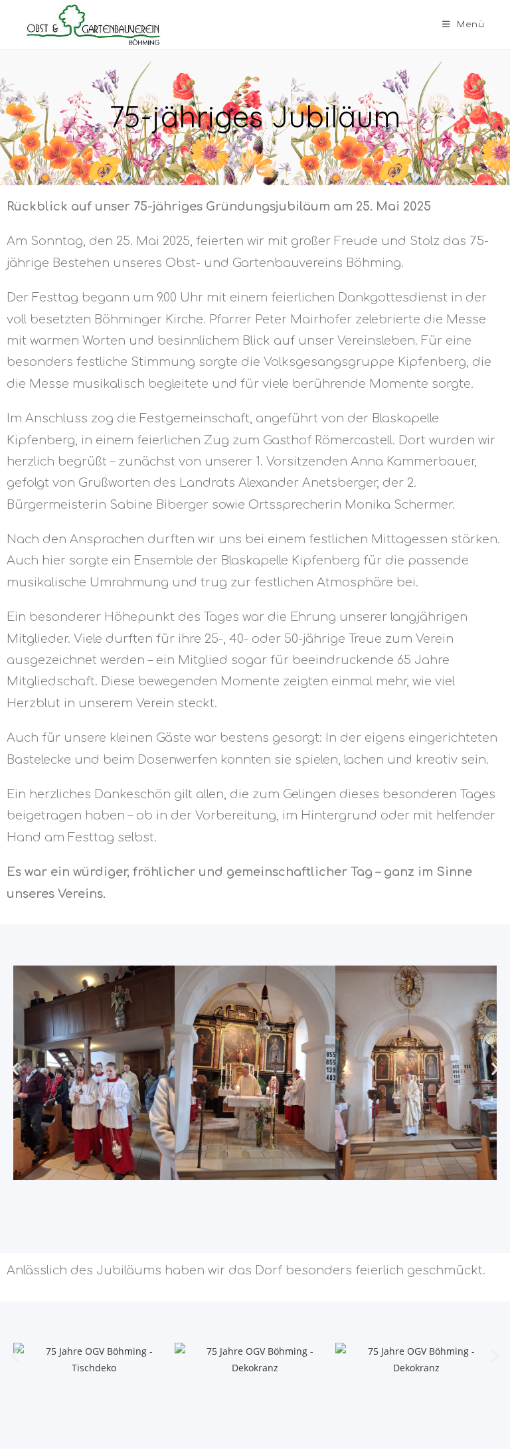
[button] (15, 1069)
